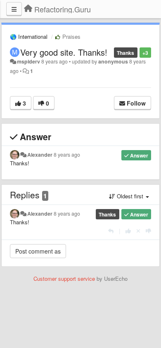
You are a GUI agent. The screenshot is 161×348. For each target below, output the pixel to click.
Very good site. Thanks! (63, 52)
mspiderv (28, 61)
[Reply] (111, 231)
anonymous (113, 61)
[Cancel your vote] (138, 231)
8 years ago (67, 154)
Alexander (39, 154)
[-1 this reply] (148, 231)
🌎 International (28, 36)
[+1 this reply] (128, 231)
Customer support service (64, 278)
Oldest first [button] (130, 196)
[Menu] (14, 9)
